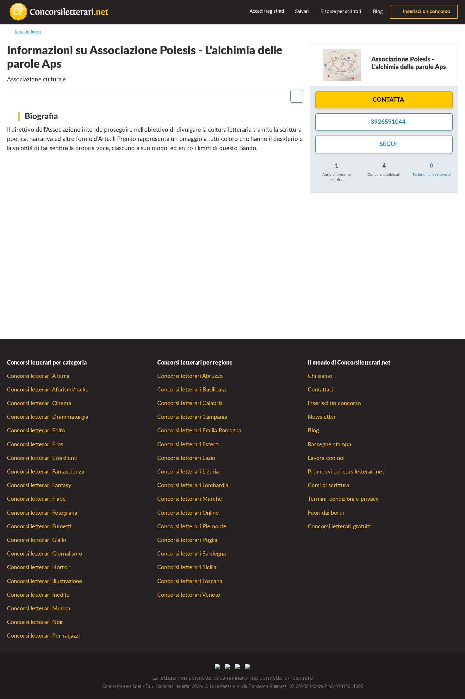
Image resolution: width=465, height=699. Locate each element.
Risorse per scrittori (340, 11)
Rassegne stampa (329, 444)
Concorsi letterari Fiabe (36, 499)
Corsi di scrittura (328, 485)
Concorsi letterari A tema (38, 376)
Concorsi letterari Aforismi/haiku (48, 389)
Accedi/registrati (266, 11)
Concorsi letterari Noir (35, 622)
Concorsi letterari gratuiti (339, 526)
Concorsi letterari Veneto (188, 595)
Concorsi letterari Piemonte (191, 526)
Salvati (301, 11)
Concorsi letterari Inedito (38, 595)
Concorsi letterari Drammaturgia (47, 417)
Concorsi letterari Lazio (186, 458)
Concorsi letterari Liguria (188, 471)
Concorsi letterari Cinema (39, 403)
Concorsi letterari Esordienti (42, 458)
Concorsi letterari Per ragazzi (43, 636)
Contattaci (320, 389)
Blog (377, 11)
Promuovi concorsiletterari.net (346, 471)
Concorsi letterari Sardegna (191, 553)
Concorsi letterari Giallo (36, 540)
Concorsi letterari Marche (189, 499)
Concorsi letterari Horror (38, 567)
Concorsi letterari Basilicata (191, 389)
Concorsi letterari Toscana (189, 581)
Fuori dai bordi (326, 513)
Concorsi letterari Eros (35, 444)
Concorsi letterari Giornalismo (44, 553)
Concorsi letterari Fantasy (39, 485)
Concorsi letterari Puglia (187, 540)
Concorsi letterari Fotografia (42, 513)
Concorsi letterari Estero (188, 444)
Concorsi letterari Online (188, 513)
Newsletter (322, 417)
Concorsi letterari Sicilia (186, 567)
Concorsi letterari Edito (36, 430)
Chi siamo (320, 376)
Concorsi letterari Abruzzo (190, 376)
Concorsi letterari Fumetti (39, 526)
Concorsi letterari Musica (38, 608)
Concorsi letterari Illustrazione (44, 581)
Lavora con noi (326, 458)
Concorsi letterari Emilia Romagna (199, 430)
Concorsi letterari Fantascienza (45, 471)
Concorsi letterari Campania (192, 417)
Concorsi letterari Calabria (190, 403)
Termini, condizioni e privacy (343, 499)
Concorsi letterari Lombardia (192, 485)
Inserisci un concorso (425, 11)
